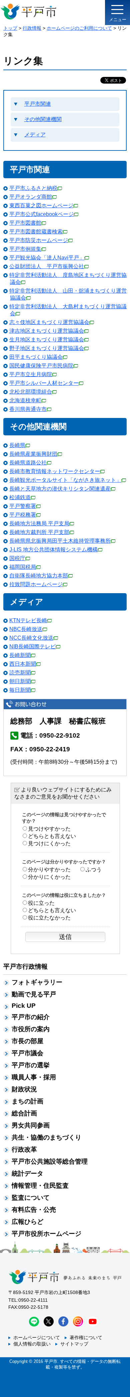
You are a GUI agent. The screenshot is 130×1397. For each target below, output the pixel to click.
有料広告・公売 (34, 1209)
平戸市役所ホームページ (46, 1233)
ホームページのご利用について (79, 28)
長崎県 (17, 445)
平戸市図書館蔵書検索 (36, 231)
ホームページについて (36, 1337)
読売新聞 (20, 672)
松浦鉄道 (20, 497)
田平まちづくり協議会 (36, 357)
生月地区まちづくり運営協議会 (46, 339)
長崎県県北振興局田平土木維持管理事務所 (60, 541)
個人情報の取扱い (32, 1344)
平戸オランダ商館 (30, 197)
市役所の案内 (31, 1029)
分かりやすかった (49, 869)
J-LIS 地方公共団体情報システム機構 (53, 549)
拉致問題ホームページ (36, 584)
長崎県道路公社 (28, 462)
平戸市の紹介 (31, 1016)
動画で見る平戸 (34, 994)
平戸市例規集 (25, 249)
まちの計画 (27, 1101)
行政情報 (32, 28)
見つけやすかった (49, 829)
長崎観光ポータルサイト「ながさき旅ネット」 (65, 480)
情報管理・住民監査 (40, 1185)
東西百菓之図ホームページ (41, 205)
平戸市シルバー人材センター (44, 383)
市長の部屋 (27, 1041)
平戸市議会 (27, 1053)
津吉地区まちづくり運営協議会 (46, 331)
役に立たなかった (49, 918)
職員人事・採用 (34, 1077)
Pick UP (24, 1005)
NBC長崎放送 (25, 629)
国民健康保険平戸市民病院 (41, 365)
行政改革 (24, 1149)
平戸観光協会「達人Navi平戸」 (46, 257)
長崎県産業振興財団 (33, 454)
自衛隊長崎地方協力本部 (38, 575)
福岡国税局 (22, 567)
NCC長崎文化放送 (31, 638)
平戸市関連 (37, 104)
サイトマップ (74, 1344)
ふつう (94, 869)
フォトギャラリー (37, 982)
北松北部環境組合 (30, 392)
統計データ (27, 1173)
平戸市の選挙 (31, 1065)
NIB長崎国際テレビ (32, 646)
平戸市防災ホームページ (38, 240)
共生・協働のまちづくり (46, 1137)
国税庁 (17, 558)
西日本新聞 (22, 664)
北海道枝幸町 (25, 400)
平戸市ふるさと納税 (33, 188)
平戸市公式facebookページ (41, 214)
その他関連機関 (43, 119)
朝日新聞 (20, 681)
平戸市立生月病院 (30, 374)
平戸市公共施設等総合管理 (50, 1161)
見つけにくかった (49, 843)
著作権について (86, 1337)
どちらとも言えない (52, 836)
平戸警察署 (22, 506)
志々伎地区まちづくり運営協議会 (49, 322)
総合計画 (24, 1113)
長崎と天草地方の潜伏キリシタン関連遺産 (60, 489)
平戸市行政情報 (25, 966)
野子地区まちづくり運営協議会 (46, 348)
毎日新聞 (20, 690)
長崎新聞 (20, 655)
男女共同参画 (31, 1125)
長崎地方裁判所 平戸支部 (39, 532)
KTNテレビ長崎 (28, 620)
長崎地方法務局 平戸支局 (39, 523)
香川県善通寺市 (28, 409)
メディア (35, 134)
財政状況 (24, 1089)
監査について (31, 1197)
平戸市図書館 (25, 223)
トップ (10, 28)
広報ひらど (27, 1221)
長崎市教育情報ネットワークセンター (54, 471)
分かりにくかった (49, 877)
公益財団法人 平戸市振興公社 (46, 266)
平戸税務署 (22, 515)
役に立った (41, 903)
